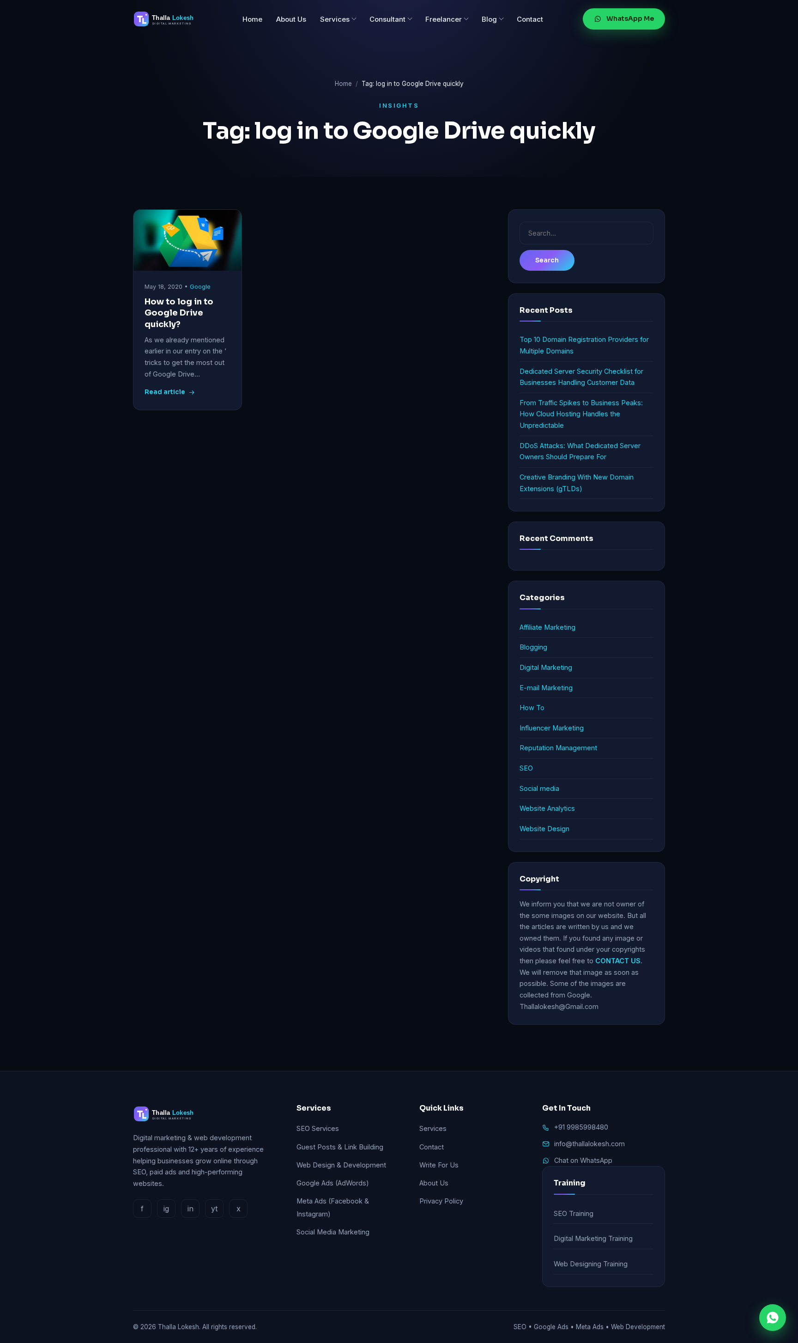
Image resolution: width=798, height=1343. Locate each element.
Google (200, 286)
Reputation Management (558, 748)
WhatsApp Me (630, 18)
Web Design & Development (341, 1165)
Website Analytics (547, 808)
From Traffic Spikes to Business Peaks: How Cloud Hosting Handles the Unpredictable (581, 414)
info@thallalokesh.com (589, 1144)
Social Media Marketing (332, 1232)
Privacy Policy (441, 1201)
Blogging (533, 647)
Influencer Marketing (552, 728)
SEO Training (573, 1213)
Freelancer (443, 19)
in (190, 1208)
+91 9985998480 (581, 1127)
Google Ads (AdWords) (332, 1183)
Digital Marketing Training (593, 1238)
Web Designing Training (591, 1264)
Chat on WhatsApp (583, 1160)
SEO (526, 768)
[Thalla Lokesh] (167, 19)
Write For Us (439, 1165)
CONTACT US (618, 961)
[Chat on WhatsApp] (772, 1317)
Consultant (387, 19)
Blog (489, 19)
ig (166, 1208)
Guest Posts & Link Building (339, 1147)
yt (214, 1208)
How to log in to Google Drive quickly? (179, 313)
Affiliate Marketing (547, 627)
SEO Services (317, 1128)
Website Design (544, 829)
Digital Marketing (546, 667)
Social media (539, 788)
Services (335, 19)
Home (252, 19)
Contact (530, 19)
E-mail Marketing (546, 688)
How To (532, 707)
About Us (291, 19)
